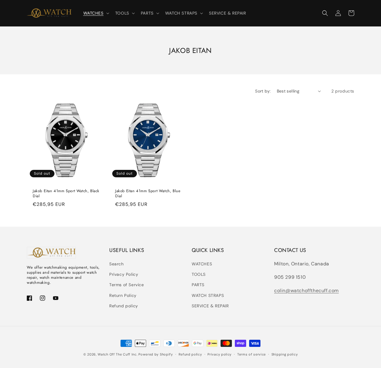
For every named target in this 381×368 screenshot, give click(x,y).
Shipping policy (284, 354)
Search (116, 264)
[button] (96, 13)
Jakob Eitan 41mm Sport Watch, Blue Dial (147, 194)
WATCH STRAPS (208, 295)
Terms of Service (126, 284)
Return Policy (123, 295)
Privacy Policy (123, 274)
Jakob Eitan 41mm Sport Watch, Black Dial (66, 194)
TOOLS (199, 274)
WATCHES (202, 264)
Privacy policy (219, 354)
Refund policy (123, 306)
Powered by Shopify (155, 354)
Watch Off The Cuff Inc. (117, 354)
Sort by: (263, 91)
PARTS (198, 284)
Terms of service (251, 354)
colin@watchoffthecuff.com (306, 290)
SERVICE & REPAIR (210, 306)
